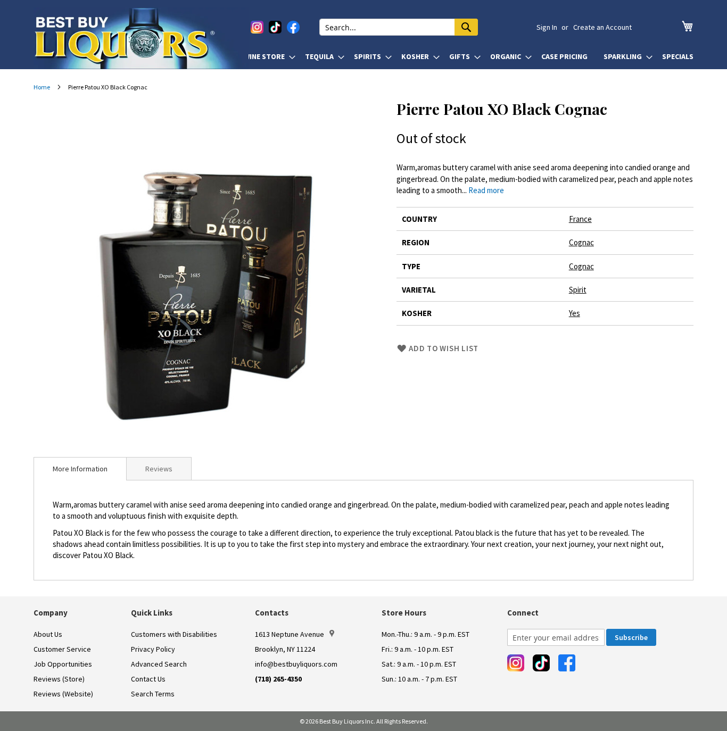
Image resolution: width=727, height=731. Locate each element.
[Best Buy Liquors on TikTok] (275, 27)
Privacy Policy (153, 649)
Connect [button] (523, 613)
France (580, 219)
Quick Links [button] (151, 613)
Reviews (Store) (59, 679)
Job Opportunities (63, 664)
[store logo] (141, 38)
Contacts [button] (271, 613)
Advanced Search (159, 664)
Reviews (158, 469)
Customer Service (62, 649)
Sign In (546, 27)
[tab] (80, 468)
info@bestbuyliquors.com (296, 664)
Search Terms (153, 694)
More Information (80, 469)
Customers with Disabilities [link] (174, 634)
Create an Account (602, 27)
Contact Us (148, 679)
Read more (486, 190)
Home (42, 87)
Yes (574, 313)
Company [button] (51, 613)
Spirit (577, 290)
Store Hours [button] (404, 613)
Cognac (581, 242)
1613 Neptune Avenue (289, 634)
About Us (48, 634)
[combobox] (398, 27)
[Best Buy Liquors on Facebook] (293, 27)
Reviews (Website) (63, 694)
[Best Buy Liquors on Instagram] (257, 27)
